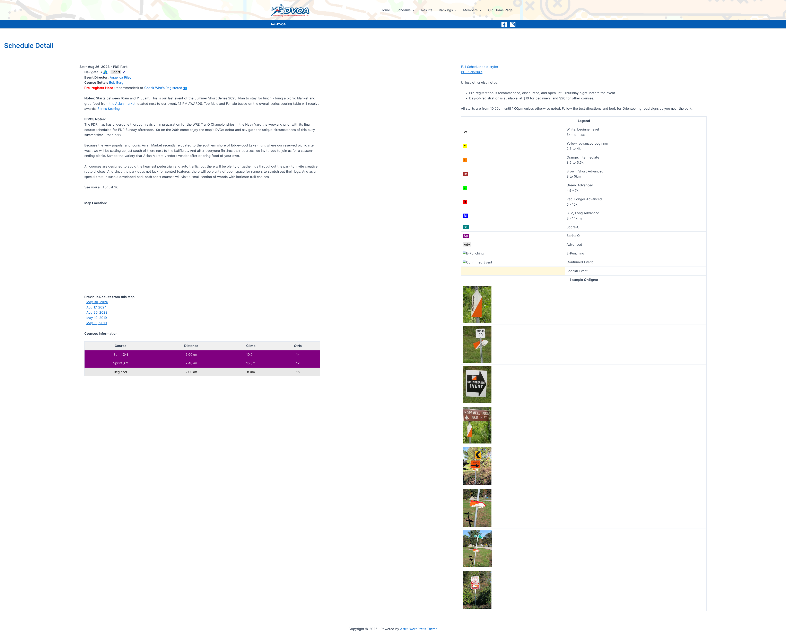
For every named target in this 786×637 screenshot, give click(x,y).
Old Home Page (500, 10)
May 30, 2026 (97, 302)
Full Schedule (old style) (479, 67)
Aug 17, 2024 (96, 307)
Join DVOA (278, 24)
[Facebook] (504, 24)
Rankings (446, 10)
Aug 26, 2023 (96, 312)
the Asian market (122, 103)
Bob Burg (116, 82)
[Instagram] (513, 24)
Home (385, 10)
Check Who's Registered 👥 (165, 88)
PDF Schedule (471, 72)
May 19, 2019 (96, 318)
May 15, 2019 (96, 323)
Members (470, 10)
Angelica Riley (120, 77)
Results (426, 10)
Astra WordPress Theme (418, 629)
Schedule (403, 10)
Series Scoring (108, 109)
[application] (413, 10)
